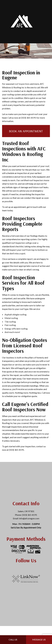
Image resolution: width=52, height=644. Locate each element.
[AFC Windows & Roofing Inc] (21, 21)
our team (41, 169)
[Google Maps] (30, 568)
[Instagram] (22, 568)
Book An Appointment (26, 131)
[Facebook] (26, 568)
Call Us (13, 639)
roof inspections (22, 84)
